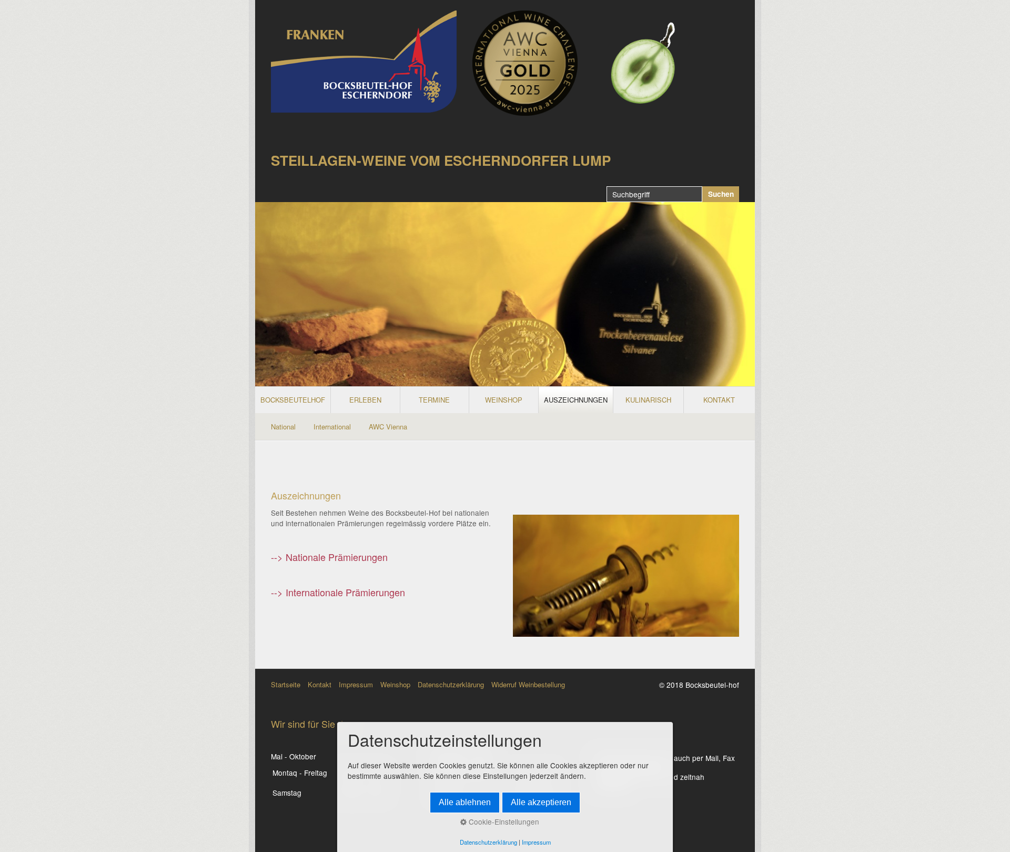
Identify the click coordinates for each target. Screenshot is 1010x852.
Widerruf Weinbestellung (528, 684)
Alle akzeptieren (541, 802)
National (283, 427)
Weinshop (395, 684)
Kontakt (319, 684)
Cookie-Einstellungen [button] (503, 821)
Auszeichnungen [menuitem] (576, 400)
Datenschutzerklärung (451, 684)
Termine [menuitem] (434, 400)
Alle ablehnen (465, 802)
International (332, 427)
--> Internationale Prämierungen (338, 592)
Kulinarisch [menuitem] (648, 400)
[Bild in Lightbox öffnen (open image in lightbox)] (525, 63)
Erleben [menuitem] (365, 400)
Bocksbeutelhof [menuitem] (292, 400)
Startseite (285, 684)
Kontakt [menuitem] (719, 400)
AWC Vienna (388, 427)
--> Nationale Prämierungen (329, 557)
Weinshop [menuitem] (503, 400)
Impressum (356, 684)
